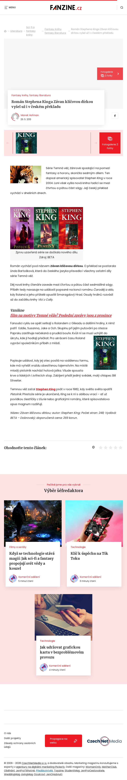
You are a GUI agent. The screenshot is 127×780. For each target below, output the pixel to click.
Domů (5, 31)
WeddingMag (12, 774)
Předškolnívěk (44, 770)
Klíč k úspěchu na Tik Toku (89, 556)
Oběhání (9, 770)
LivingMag (27, 774)
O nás (7, 733)
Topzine (59, 770)
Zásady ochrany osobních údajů (20, 745)
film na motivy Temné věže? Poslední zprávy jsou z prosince (61, 315)
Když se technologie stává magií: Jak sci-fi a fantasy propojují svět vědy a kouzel (32, 561)
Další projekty (12, 738)
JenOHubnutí (54, 774)
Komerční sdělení (29, 577)
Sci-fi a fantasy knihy (30, 31)
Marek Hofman (30, 115)
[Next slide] (93, 143)
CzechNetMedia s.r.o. (34, 763)
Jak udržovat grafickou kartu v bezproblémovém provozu (62, 652)
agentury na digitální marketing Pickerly (40, 767)
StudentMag (72, 770)
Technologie (78, 547)
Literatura (16, 31)
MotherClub (109, 767)
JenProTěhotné (25, 770)
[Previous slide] (10, 143)
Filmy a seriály (17, 547)
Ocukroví (39, 774)
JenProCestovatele (92, 770)
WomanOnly (93, 767)
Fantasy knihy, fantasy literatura (55, 31)
